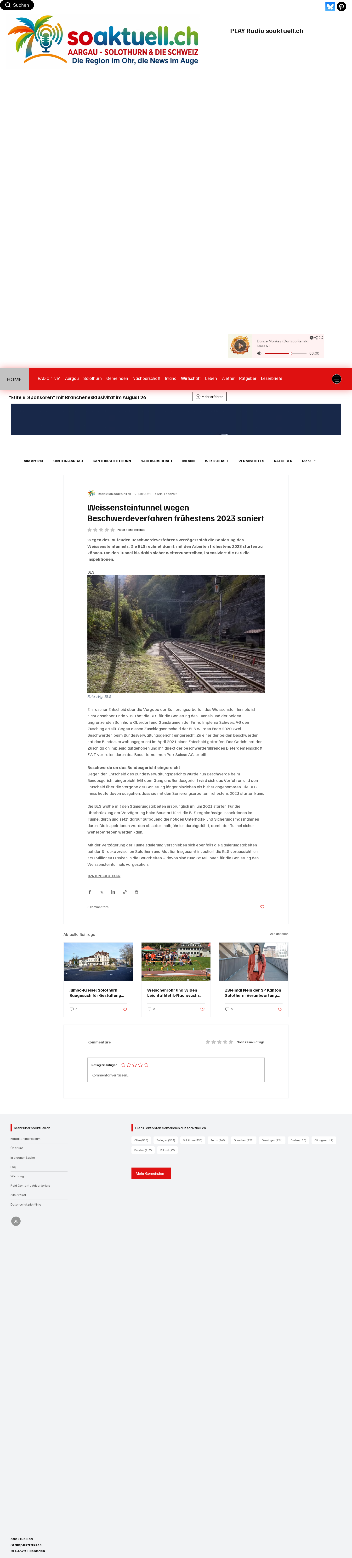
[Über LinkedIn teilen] (113, 892)
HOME (14, 379)
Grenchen (245, 1140)
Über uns (17, 1148)
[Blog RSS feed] (16, 1221)
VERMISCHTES (251, 460)
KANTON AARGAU (67, 460)
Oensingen (273, 1140)
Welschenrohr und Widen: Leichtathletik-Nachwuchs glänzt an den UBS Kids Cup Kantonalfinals (174, 992)
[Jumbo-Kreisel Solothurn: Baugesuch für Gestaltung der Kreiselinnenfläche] (98, 962)
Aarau (219, 1140)
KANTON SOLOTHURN (112, 460)
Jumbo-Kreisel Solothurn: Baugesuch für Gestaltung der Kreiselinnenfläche (95, 992)
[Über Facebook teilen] (89, 892)
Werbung (17, 1176)
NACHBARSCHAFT (157, 460)
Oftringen (325, 1140)
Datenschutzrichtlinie (26, 1204)
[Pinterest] (341, 6)
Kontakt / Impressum (25, 1138)
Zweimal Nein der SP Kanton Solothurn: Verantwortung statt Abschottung (253, 992)
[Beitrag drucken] (136, 892)
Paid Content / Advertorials (30, 1185)
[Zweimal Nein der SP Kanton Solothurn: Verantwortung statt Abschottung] (253, 962)
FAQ (13, 1167)
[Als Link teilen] (125, 892)
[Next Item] (329, 419)
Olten (142, 1140)
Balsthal (144, 1150)
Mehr (306, 460)
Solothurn (194, 1140)
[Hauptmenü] (336, 379)
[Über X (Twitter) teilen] (101, 892)
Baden (300, 1140)
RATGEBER (283, 460)
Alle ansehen (279, 934)
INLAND (188, 460)
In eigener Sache (23, 1157)
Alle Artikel (33, 460)
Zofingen (167, 1140)
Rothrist (169, 1150)
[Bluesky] (330, 6)
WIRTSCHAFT (217, 460)
